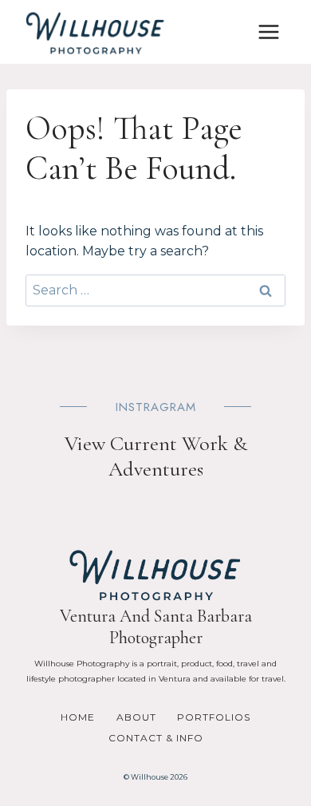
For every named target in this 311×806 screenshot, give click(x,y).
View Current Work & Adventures (156, 455)
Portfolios (213, 717)
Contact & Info (155, 738)
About (136, 717)
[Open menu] (268, 31)
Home (78, 717)
